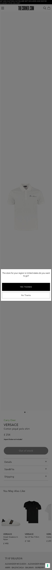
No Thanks (26, 295)
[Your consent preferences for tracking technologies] (47, 565)
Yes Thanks (26, 287)
